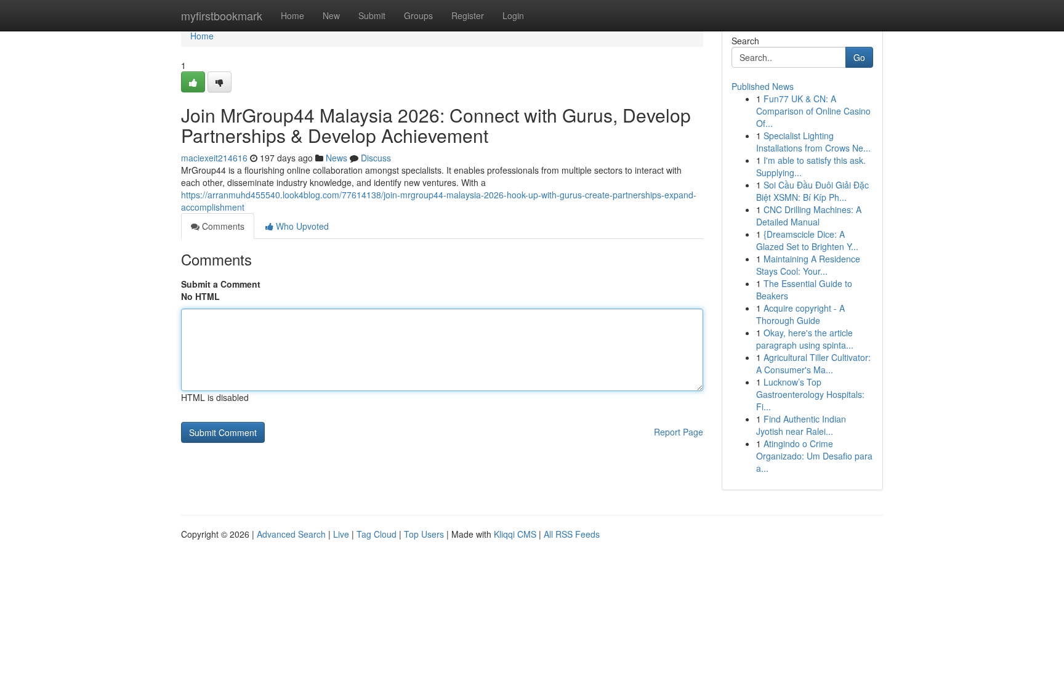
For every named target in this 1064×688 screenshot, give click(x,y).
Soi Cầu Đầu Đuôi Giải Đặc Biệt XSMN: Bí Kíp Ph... (812, 191)
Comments (222, 226)
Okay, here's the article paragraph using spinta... (804, 338)
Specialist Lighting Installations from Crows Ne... (813, 141)
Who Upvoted (301, 226)
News (336, 158)
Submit (371, 15)
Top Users (424, 534)
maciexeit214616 (214, 158)
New (331, 15)
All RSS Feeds (572, 534)
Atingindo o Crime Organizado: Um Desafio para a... (814, 455)
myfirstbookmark (221, 15)
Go (859, 57)
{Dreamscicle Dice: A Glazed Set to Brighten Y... (807, 240)
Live (341, 534)
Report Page (678, 432)
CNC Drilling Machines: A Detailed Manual (808, 215)
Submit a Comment (220, 284)
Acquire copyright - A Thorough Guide (800, 314)
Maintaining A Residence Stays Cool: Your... (808, 265)
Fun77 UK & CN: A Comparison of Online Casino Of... (813, 110)
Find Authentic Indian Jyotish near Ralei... (801, 425)
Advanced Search (291, 534)
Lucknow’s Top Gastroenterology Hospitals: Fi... (810, 394)
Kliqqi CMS (515, 534)
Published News (763, 86)
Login (513, 15)
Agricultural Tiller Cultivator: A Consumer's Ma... (813, 363)
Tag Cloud (377, 534)
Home (292, 15)
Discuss (376, 158)
